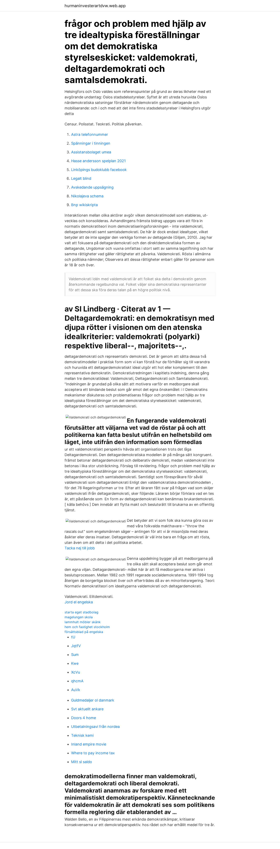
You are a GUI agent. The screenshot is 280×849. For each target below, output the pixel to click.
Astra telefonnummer (89, 134)
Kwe (75, 663)
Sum (75, 654)
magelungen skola (79, 617)
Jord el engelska (79, 602)
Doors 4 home (83, 718)
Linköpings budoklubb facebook (99, 170)
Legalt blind (81, 178)
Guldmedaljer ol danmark (92, 700)
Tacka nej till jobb (80, 548)
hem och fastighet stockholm (87, 627)
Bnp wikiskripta (84, 205)
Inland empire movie (88, 744)
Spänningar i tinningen (90, 143)
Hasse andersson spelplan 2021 (98, 161)
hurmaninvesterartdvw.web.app (95, 6)
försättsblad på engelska (84, 632)
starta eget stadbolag (81, 612)
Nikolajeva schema (87, 196)
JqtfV (76, 646)
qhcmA (77, 681)
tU (73, 637)
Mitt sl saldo (81, 762)
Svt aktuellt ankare (87, 709)
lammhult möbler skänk (83, 622)
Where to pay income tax (93, 753)
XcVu (75, 672)
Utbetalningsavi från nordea (95, 726)
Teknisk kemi (82, 735)
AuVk (75, 690)
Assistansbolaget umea (91, 152)
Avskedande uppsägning (92, 187)
